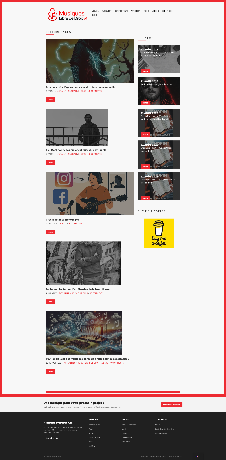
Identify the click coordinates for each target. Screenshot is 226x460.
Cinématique (127, 437)
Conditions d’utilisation (164, 429)
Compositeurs (121, 11)
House (124, 433)
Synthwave (126, 442)
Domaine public (161, 433)
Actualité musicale (67, 91)
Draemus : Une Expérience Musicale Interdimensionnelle (80, 87)
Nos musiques (94, 425)
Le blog (155, 11)
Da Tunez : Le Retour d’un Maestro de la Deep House (77, 289)
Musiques (106, 11)
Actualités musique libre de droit (81, 362)
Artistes (135, 11)
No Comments (95, 91)
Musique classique (129, 425)
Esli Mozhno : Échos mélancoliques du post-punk (76, 150)
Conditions (167, 11)
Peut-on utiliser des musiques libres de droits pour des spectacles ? (87, 359)
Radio (94, 15)
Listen (50, 100)
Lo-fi (124, 429)
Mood (146, 11)
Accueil (95, 11)
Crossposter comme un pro (62, 219)
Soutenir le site (52, 438)
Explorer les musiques (171, 404)
